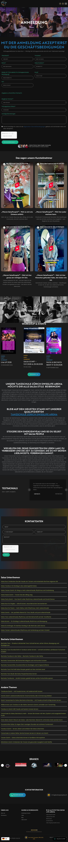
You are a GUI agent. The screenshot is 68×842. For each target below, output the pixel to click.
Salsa (22, 815)
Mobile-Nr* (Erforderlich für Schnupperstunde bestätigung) (15, 73)
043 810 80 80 (18, 795)
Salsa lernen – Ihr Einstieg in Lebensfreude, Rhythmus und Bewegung (24, 621)
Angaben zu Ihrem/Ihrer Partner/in (12, 93)
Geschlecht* (5, 55)
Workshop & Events (25, 813)
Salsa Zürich (24, 819)
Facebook (60, 3)
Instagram (63, 3)
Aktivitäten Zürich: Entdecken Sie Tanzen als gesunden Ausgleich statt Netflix (26, 742)
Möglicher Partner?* (7, 99)
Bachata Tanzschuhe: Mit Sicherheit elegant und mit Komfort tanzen (24, 660)
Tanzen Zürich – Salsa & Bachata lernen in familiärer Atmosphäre (23, 738)
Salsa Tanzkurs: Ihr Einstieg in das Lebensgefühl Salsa (19, 586)
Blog (22, 817)
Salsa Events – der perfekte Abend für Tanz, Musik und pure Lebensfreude (25, 612)
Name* (4, 63)
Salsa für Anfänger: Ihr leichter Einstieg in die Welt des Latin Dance (23, 626)
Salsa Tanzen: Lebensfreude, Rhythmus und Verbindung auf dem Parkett (25, 630)
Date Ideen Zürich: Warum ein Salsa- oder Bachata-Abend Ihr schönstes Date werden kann (32, 720)
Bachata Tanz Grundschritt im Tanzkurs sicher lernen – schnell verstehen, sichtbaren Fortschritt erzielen (33, 651)
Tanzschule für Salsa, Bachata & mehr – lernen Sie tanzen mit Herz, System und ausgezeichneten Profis (33, 714)
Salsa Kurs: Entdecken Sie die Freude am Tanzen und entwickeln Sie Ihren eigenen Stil (29, 581)
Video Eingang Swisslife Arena (53, 822)
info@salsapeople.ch (59, 795)
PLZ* (3, 81)
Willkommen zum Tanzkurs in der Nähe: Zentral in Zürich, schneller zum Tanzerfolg (28, 705)
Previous (29, 489)
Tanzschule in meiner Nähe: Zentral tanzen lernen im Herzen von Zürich (24, 733)
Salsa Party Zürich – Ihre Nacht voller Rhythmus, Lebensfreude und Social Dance (28, 599)
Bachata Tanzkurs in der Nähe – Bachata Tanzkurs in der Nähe (22, 656)
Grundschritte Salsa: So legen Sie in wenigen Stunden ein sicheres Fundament (27, 724)
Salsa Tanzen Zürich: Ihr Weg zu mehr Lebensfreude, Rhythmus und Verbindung (27, 590)
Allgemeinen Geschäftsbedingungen (34, 126)
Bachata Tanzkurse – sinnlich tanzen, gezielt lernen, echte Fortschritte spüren (27, 678)
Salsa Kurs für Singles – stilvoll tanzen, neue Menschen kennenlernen (24, 604)
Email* (36, 72)
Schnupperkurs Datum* (8, 106)
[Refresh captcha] (12, 133)
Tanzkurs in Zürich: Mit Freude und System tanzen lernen (19, 709)
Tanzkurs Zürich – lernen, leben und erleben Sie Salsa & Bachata (22, 729)
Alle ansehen (33, 374)
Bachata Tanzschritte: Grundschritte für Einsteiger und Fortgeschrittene (25, 665)
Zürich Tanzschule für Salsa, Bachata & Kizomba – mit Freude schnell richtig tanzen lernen (31, 700)
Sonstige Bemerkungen (8, 114)
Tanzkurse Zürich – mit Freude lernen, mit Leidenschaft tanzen (21, 691)
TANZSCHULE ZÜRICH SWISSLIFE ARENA (34, 414)
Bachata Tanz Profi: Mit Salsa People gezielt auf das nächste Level (23, 669)
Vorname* (38, 55)
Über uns (3, 813)
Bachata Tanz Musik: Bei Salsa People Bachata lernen (19, 674)
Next (66, 489)
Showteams (4, 815)
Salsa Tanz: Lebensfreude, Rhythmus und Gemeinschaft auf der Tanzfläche (26, 617)
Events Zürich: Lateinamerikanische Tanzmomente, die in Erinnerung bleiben (26, 696)
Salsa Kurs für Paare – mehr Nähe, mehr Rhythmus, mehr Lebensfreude (25, 608)
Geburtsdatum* (39, 63)
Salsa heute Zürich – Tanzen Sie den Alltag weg (16, 595)
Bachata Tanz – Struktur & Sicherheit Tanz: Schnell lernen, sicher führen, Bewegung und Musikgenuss (30, 644)
